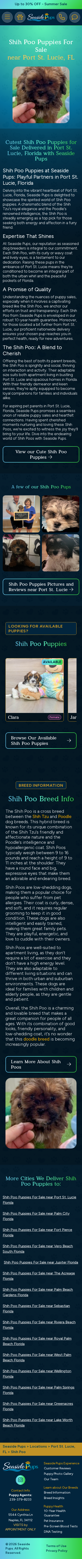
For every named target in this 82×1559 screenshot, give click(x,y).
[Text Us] (74, 17)
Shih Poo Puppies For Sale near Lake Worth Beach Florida (38, 1422)
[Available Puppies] (20, 17)
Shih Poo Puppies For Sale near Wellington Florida (37, 1374)
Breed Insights (54, 1498)
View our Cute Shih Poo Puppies (41, 454)
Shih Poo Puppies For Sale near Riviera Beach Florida (39, 1325)
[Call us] (61, 17)
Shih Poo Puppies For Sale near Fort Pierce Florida (37, 1232)
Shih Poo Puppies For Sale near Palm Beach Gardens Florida (38, 1292)
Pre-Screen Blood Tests (61, 1526)
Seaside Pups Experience (61, 1463)
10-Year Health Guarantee (55, 1513)
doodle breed (36, 1039)
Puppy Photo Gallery (58, 1474)
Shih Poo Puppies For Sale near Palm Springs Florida (38, 1390)
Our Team (51, 1479)
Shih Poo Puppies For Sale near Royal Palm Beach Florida (37, 1341)
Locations (38, 1446)
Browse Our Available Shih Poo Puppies (33, 740)
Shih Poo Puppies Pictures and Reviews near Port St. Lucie (41, 586)
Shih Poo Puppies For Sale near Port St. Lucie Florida (39, 1200)
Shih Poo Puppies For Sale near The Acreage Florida (39, 1276)
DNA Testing (53, 1532)
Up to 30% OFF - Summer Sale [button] (41, 4)
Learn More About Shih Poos (36, 1064)
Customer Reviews (57, 1468)
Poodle (65, 816)
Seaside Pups (14, 1446)
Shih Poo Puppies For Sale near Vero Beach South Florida (38, 1249)
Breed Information (57, 1492)
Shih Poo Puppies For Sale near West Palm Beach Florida (37, 1357)
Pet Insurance (53, 1521)
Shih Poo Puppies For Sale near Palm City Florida (36, 1216)
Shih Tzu (41, 816)
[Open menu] (7, 17)
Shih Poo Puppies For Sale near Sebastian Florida (36, 1308)
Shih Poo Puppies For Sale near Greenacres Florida (38, 1406)
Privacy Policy (56, 1551)
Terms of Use (56, 1546)
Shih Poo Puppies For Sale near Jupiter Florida (41, 1262)
